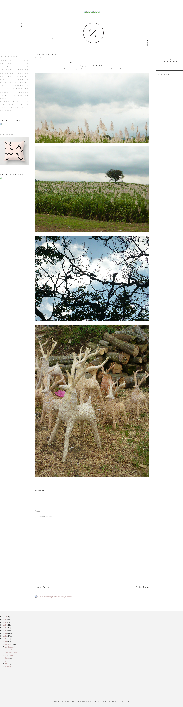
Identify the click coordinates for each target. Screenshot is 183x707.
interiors (7, 60)
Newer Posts (42, 587)
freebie (6, 95)
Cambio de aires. (47, 54)
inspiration (9, 57)
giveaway (7, 105)
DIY (10, 76)
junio (7, 661)
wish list (14, 98)
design (23, 70)
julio (7, 658)
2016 (5, 628)
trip (3, 76)
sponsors (21, 95)
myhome (6, 64)
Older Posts (142, 587)
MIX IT (24, 108)
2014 (5, 633)
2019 (5, 619)
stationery (8, 82)
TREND (24, 105)
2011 (5, 641)
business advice (14, 73)
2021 (5, 617)
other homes (14, 92)
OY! (26, 60)
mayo (7, 663)
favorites (21, 86)
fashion (23, 79)
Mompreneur (9, 101)
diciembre (9, 644)
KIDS (25, 101)
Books (14, 108)
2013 (5, 636)
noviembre (9, 647)
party (4, 89)
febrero (8, 666)
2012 (5, 639)
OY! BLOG (59, 701)
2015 (5, 630)
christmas (21, 89)
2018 (5, 622)
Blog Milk (111, 701)
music (4, 108)
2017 (5, 625)
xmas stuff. (9, 650)
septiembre (9, 655)
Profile (6, 111)
